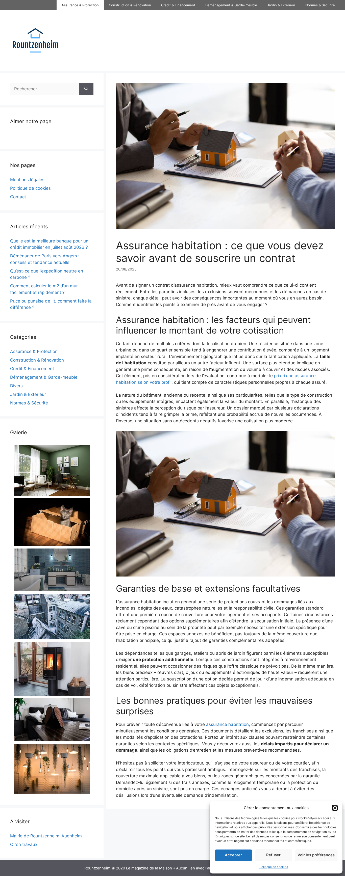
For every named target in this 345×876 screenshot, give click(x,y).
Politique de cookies (273, 867)
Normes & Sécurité (320, 5)
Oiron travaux (23, 844)
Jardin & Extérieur (281, 5)
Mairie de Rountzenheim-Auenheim (46, 835)
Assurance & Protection (80, 5)
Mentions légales (27, 179)
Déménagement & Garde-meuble (231, 5)
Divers (16, 385)
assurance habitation (227, 724)
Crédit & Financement (178, 5)
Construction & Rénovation (130, 5)
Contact (18, 196)
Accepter (233, 855)
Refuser (273, 855)
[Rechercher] (86, 89)
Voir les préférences (316, 855)
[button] (334, 807)
